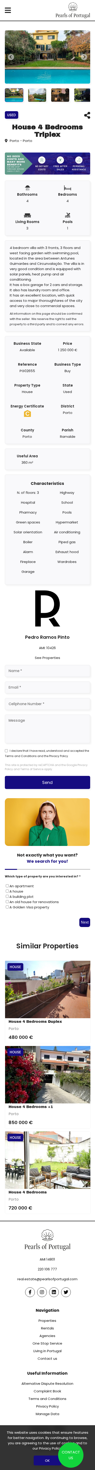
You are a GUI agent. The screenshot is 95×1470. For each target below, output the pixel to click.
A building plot (21, 896)
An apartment (21, 886)
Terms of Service (31, 769)
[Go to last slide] (11, 57)
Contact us (47, 1358)
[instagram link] (42, 1292)
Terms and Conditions (21, 756)
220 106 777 (47, 1269)
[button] (14, 95)
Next (85, 922)
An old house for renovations (34, 901)
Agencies (47, 1335)
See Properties (47, 657)
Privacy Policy (58, 756)
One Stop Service (47, 1343)
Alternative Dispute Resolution (47, 1383)
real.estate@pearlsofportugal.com (47, 1279)
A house (16, 891)
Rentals (47, 1328)
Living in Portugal (47, 1350)
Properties (47, 1320)
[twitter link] (66, 1292)
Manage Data (47, 1413)
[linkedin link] (54, 1292)
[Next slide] (84, 57)
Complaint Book (47, 1391)
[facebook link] (30, 1292)
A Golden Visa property (29, 907)
